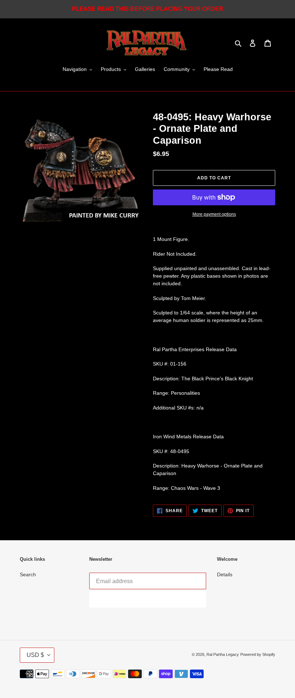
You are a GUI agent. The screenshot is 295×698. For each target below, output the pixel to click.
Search (28, 574)
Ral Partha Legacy (222, 654)
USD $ (35, 655)
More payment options (214, 214)
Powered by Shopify (257, 654)
